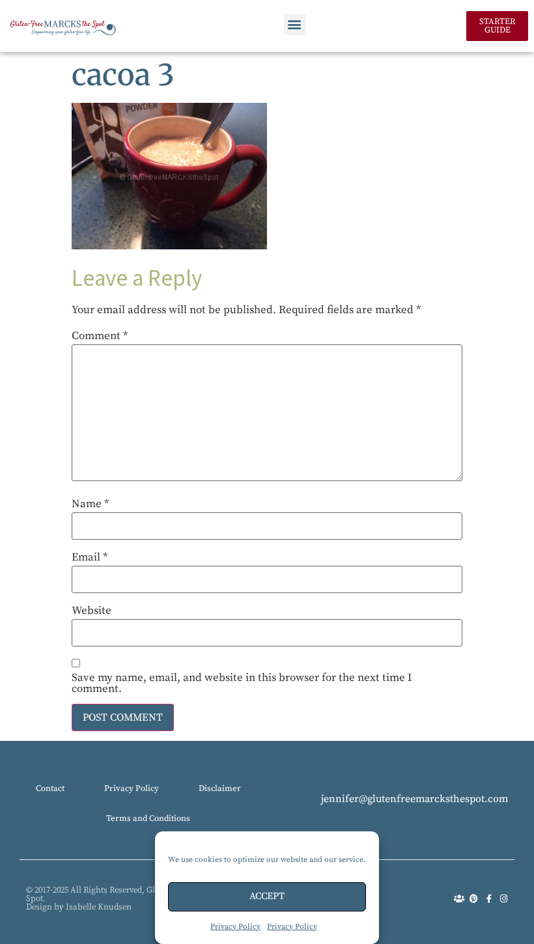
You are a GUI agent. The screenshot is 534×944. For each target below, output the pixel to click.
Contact (50, 788)
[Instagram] (503, 899)
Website (91, 611)
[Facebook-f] (489, 899)
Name (90, 504)
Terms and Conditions (148, 818)
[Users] (459, 899)
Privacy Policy (235, 927)
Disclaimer (220, 788)
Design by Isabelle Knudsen (79, 907)
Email (89, 557)
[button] (294, 24)
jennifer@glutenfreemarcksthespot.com (414, 798)
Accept (267, 896)
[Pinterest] (474, 899)
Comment (100, 336)
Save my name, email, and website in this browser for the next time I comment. (242, 684)
